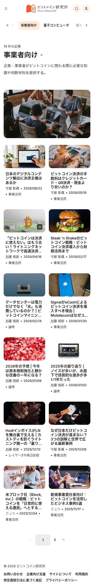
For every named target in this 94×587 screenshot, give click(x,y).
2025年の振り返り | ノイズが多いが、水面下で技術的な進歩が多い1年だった (69, 373)
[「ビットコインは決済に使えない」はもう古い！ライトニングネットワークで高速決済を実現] (24, 220)
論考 (11, 327)
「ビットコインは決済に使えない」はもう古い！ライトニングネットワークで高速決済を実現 (23, 245)
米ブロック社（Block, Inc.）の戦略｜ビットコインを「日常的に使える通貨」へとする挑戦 (23, 501)
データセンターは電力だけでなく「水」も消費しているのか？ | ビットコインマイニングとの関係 (23, 309)
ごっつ (10, 513)
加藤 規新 (12, 257)
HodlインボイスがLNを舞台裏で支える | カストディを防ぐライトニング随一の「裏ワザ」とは (23, 437)
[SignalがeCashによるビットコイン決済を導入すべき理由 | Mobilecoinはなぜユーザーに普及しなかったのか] (69, 284)
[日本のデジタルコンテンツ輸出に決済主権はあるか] (24, 156)
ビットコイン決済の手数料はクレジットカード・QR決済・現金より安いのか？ (69, 180)
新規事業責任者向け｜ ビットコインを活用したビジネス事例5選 (69, 498)
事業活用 (14, 194)
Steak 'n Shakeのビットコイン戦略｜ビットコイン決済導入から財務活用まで (69, 245)
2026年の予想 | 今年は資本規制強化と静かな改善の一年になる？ (23, 370)
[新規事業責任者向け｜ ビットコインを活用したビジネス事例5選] (69, 477)
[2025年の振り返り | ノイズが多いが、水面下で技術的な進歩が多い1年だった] (69, 349)
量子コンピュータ (56, 25)
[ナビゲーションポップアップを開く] (6, 9)
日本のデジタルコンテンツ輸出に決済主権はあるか (23, 178)
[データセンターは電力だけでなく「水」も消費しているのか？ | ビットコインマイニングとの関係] (24, 284)
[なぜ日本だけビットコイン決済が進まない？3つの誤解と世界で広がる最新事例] (69, 413)
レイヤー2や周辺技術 (23, 455)
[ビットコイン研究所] (47, 9)
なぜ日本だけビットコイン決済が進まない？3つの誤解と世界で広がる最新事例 (69, 437)
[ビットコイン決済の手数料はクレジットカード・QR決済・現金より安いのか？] (69, 156)
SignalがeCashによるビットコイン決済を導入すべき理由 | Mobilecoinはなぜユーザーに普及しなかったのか (69, 309)
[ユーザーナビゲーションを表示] (86, 9)
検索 (77, 9)
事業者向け (29, 25)
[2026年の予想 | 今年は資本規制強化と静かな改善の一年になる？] (24, 349)
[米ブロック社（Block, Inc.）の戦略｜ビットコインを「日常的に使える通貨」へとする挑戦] (24, 477)
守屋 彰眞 (12, 188)
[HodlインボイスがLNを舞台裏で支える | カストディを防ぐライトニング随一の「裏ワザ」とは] (24, 413)
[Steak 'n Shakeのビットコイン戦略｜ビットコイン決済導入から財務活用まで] (69, 220)
